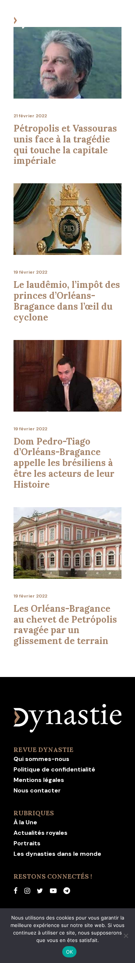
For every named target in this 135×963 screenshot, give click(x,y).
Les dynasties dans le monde (57, 854)
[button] (117, 21)
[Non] (125, 935)
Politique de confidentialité (54, 769)
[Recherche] (95, 21)
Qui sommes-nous (41, 759)
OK (69, 952)
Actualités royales (41, 833)
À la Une (25, 822)
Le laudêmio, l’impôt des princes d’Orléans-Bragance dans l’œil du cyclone (67, 301)
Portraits (27, 843)
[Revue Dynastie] (42, 20)
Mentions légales (39, 780)
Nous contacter (37, 790)
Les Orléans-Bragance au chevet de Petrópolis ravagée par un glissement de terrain (65, 625)
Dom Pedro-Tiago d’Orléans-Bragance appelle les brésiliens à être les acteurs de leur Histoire (64, 463)
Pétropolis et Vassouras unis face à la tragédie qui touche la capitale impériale (65, 144)
